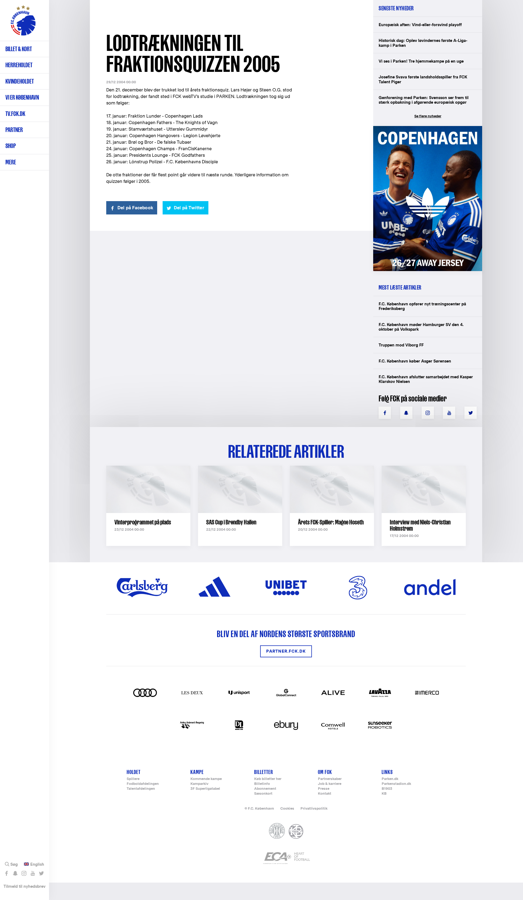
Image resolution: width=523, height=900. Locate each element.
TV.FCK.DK (15, 113)
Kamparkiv (199, 784)
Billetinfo (262, 784)
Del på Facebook (135, 207)
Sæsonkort (263, 793)
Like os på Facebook (6, 873)
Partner (14, 129)
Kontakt (324, 793)
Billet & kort (18, 49)
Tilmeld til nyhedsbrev (24, 886)
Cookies (287, 808)
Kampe (197, 772)
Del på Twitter (189, 207)
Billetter (263, 772)
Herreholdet (18, 65)
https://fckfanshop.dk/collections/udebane (424, 129)
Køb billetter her (267, 779)
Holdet (134, 772)
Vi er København (22, 97)
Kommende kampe (206, 779)
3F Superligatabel (205, 789)
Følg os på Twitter (41, 873)
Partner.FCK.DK (286, 651)
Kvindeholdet (19, 81)
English (37, 864)
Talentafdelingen (141, 789)
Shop (10, 145)
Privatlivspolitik (313, 808)
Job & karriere (329, 784)
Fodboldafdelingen (143, 784)
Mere (10, 162)
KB (384, 793)
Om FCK (325, 772)
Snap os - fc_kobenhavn (15, 873)
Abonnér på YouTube (32, 873)
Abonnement (265, 789)
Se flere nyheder (427, 116)
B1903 (387, 789)
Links (387, 772)
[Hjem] (23, 23)
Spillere (133, 779)
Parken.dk (390, 779)
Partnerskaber (330, 779)
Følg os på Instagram (24, 873)
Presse (323, 789)
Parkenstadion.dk (396, 784)
